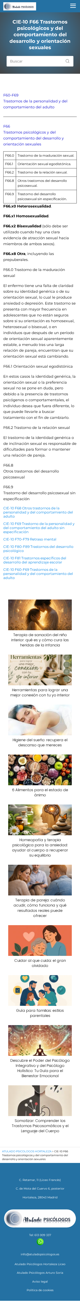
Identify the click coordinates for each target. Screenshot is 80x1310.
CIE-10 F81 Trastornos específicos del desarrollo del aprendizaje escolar (34, 560)
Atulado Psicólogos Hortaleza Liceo (40, 1264)
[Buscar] (66, 60)
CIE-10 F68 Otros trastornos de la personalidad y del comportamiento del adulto (38, 512)
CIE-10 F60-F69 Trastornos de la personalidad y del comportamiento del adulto (38, 574)
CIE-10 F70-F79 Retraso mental (29, 539)
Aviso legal (40, 1281)
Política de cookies (40, 1290)
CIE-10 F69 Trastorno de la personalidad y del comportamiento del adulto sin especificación (38, 528)
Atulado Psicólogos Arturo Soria (40, 1273)
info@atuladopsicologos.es (40, 1254)
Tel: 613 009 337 (40, 1235)
